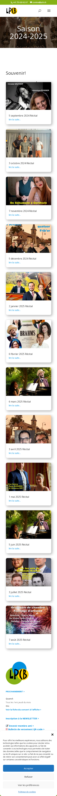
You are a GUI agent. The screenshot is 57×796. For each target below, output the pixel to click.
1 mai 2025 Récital (19, 496)
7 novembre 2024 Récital (23, 211)
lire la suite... (15, 119)
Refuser (28, 776)
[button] (52, 734)
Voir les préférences (28, 785)
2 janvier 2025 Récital (21, 306)
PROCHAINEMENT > (15, 691)
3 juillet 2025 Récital (20, 592)
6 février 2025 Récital (21, 354)
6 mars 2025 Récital (20, 401)
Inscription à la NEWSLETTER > (22, 718)
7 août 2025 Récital (19, 639)
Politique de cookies (27, 792)
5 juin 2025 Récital (19, 544)
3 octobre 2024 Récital (21, 163)
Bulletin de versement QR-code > (26, 729)
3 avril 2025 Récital (19, 449)
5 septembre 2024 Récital (23, 115)
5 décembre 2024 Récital (22, 258)
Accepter (28, 768)
